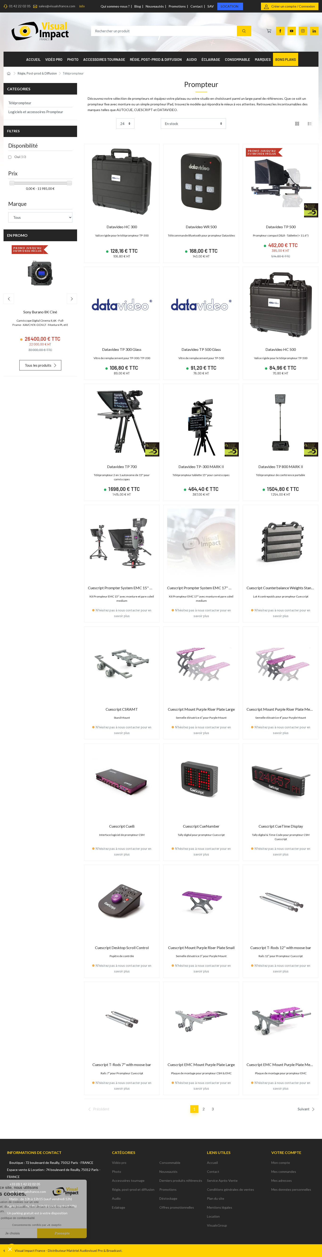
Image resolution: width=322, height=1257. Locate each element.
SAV (210, 6)
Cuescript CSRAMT (122, 709)
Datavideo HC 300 (122, 226)
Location (229, 6)
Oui (20, 157)
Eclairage (118, 1207)
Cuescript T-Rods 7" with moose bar (121, 1064)
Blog (137, 6)
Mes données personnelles (291, 1189)
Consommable (169, 1163)
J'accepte (79, 1233)
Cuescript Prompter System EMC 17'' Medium (204, 587)
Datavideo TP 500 (281, 226)
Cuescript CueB (122, 826)
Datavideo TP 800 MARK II (280, 466)
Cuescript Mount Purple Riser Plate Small (201, 947)
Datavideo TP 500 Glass (201, 349)
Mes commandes (283, 1172)
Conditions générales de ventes (230, 1189)
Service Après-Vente (222, 1180)
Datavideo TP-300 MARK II (201, 466)
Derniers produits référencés (180, 1180)
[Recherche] (244, 31)
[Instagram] (303, 31)
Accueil (212, 1163)
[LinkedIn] (314, 31)
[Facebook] (280, 31)
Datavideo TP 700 (122, 466)
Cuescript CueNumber (201, 826)
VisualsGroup (217, 1225)
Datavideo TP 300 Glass (121, 349)
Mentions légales (219, 1207)
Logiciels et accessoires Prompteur (35, 112)
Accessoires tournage (128, 1180)
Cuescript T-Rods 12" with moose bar (280, 947)
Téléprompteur (19, 103)
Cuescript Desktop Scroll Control (122, 947)
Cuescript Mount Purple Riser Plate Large (201, 709)
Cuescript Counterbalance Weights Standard (283, 587)
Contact (196, 6)
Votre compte (286, 1152)
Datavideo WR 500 (201, 226)
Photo (116, 1172)
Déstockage (168, 1198)
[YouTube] (291, 31)
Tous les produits (38, 365)
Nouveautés (155, 6)
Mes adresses (281, 1180)
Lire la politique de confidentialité (30, 1218)
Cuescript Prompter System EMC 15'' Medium (125, 587)
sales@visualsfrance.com (57, 6)
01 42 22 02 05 (20, 6)
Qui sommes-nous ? (115, 6)
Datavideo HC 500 (280, 349)
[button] (10, 1249)
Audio (116, 1198)
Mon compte (280, 1163)
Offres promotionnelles (176, 1207)
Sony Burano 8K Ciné (40, 312)
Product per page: (101, 123)
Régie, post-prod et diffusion (133, 1189)
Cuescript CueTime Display (281, 826)
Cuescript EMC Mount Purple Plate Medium (282, 1064)
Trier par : (152, 123)
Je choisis (29, 1233)
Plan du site (215, 1198)
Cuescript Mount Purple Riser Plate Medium (282, 709)
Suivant (304, 1109)
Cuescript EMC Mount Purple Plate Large (201, 1064)
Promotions (177, 6)
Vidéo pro (119, 1163)
